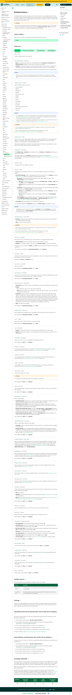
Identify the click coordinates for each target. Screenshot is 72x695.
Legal (28, 689)
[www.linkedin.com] (54, 689)
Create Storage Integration (27, 432)
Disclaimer (36, 689)
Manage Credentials (30, 454)
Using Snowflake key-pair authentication (48, 156)
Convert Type (54, 671)
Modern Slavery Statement (42, 689)
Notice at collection (28, 693)
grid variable (37, 536)
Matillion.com (30, 4)
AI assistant (62, 7)
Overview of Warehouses (37, 350)
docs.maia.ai (26, 1)
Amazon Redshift (41, 50)
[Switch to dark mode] (57, 5)
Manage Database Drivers (25, 116)
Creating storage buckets (27, 482)
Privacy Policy (32, 689)
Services (22, 4)
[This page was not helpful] (63, 35)
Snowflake (17, 50)
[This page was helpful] (60, 35)
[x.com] (52, 689)
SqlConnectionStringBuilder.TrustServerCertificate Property (26, 131)
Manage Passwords (19, 176)
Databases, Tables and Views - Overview (30, 358)
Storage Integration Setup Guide (40, 445)
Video (17, 40)
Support (17, 4)
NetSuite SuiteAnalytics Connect (41, 121)
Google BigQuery (51, 50)
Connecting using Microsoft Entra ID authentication (36, 631)
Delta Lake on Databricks (28, 50)
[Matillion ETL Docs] (5, 4)
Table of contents (63, 13)
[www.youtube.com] (50, 689)
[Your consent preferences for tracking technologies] (70, 693)
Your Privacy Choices (40, 693)
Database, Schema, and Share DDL (29, 366)
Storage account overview (27, 466)
